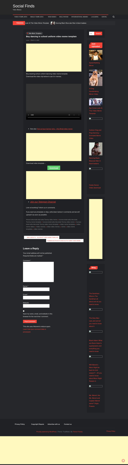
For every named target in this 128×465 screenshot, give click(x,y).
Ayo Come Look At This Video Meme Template (33, 23)
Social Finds (23, 6)
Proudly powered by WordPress (46, 432)
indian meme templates (67, 224)
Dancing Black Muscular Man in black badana (71, 23)
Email (25, 294)
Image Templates (36, 17)
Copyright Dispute (37, 424)
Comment (27, 260)
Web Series (52, 17)
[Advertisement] (53, 58)
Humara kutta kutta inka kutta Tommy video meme (63, 240)
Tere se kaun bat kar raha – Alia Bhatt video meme (54, 129)
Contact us (68, 424)
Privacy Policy (20, 424)
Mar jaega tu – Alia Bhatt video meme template (42, 237)
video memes (38, 229)
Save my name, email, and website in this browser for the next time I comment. (37, 315)
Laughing (94, 17)
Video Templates (20, 17)
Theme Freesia (77, 432)
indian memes (40, 227)
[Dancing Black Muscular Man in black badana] (53, 23)
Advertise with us (54, 424)
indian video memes (53, 227)
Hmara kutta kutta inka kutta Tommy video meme (41, 220)
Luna (27, 40)
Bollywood (63, 17)
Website (26, 303)
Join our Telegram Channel (43, 201)
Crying (104, 17)
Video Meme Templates (35, 33)
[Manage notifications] (123, 460)
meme (63, 227)
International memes (79, 17)
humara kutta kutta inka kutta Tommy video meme (58, 222)
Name (25, 286)
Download (53, 168)
